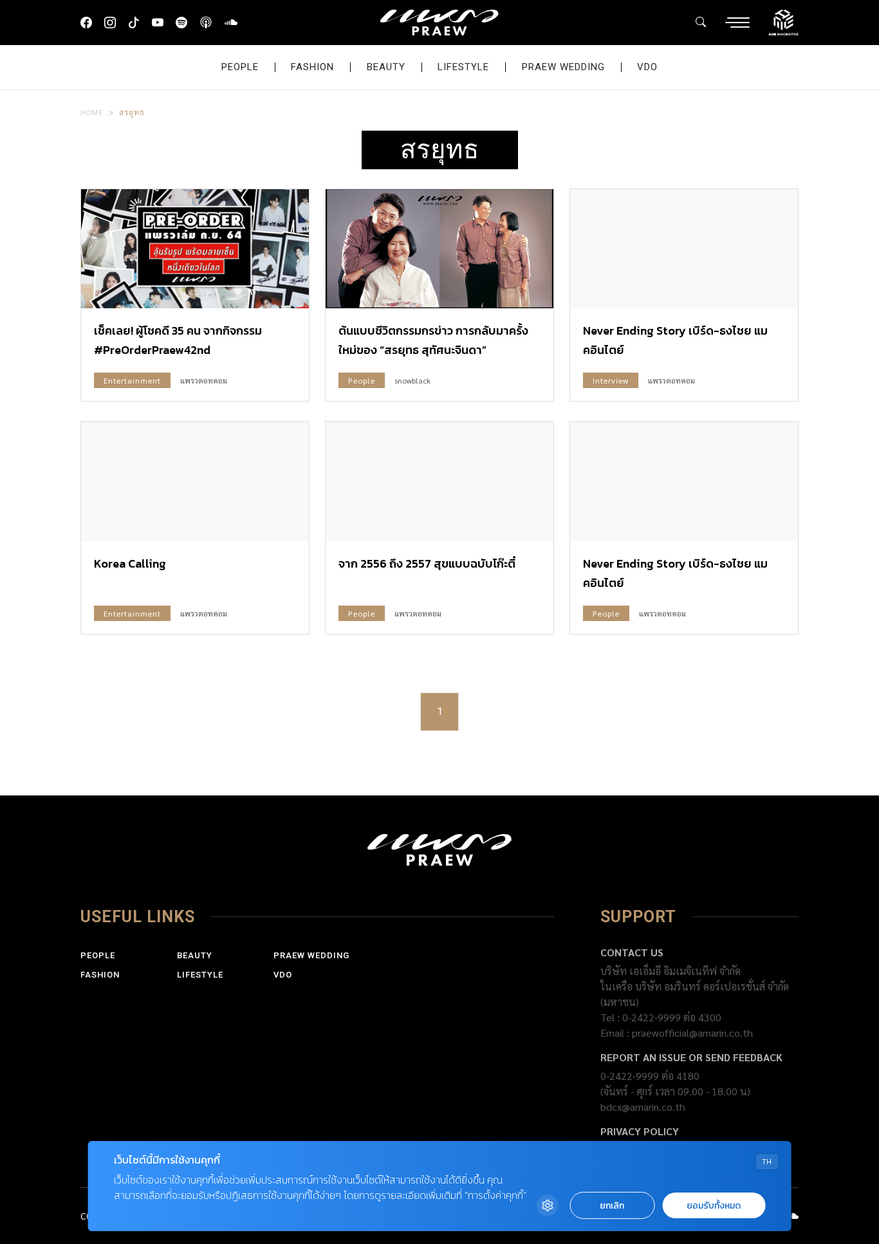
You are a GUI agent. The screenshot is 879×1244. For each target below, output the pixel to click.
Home (92, 112)
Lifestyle (463, 67)
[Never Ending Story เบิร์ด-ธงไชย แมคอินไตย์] (684, 249)
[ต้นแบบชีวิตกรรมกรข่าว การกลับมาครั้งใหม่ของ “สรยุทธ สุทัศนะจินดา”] (439, 249)
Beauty (386, 67)
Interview (611, 380)
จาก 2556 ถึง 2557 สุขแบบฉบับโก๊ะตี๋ (426, 563)
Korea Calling (130, 563)
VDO (647, 67)
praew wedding (563, 67)
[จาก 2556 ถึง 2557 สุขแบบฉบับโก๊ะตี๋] (439, 481)
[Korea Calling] (195, 481)
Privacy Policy (639, 1131)
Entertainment (132, 380)
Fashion (312, 67)
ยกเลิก (612, 1205)
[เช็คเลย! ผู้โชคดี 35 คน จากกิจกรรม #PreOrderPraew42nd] (195, 249)
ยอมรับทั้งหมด (714, 1205)
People (240, 67)
